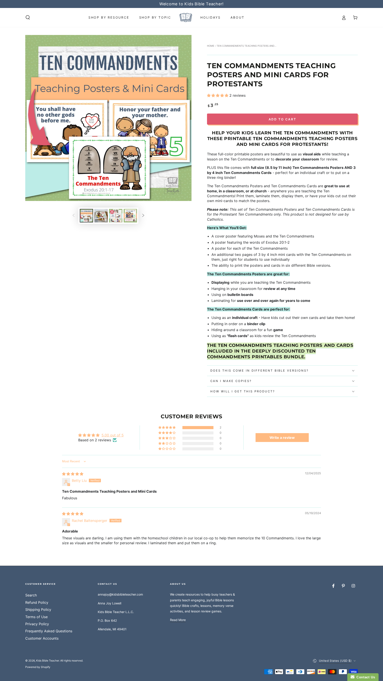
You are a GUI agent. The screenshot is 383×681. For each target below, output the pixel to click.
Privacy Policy (37, 624)
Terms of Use (36, 617)
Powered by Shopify (37, 667)
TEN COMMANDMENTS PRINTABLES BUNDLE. (280, 351)
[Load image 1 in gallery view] (86, 215)
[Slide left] (73, 216)
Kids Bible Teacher (47, 660)
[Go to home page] (186, 17)
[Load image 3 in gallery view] (115, 215)
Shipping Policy (38, 609)
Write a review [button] (282, 437)
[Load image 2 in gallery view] (101, 215)
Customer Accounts (42, 638)
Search (31, 595)
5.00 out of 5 (113, 435)
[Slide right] (143, 216)
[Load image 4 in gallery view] (130, 215)
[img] (72, 474)
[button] (27, 17)
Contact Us (364, 677)
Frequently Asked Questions (48, 631)
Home (210, 45)
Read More (178, 620)
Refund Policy (36, 602)
